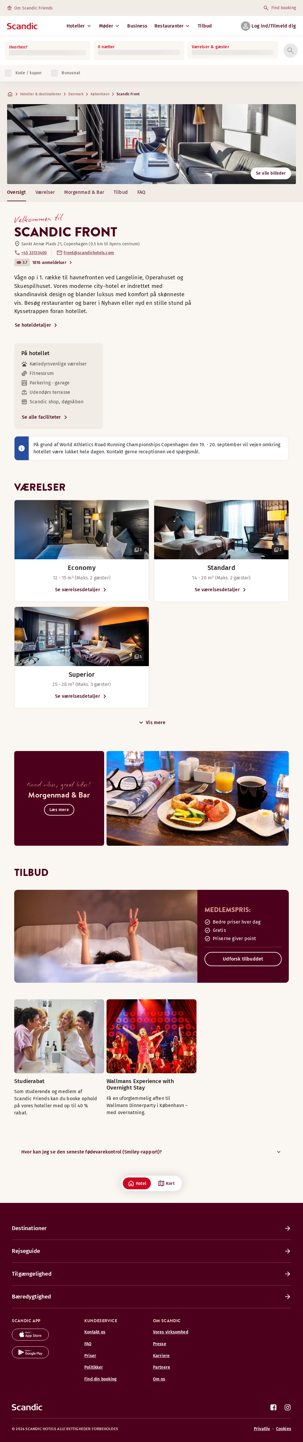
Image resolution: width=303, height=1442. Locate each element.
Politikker (93, 1367)
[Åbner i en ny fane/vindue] (30, 1338)
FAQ (141, 192)
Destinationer (29, 1228)
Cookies (283, 1428)
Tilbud (205, 26)
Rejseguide (26, 1251)
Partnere (161, 1367)
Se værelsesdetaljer (77, 589)
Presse (159, 1343)
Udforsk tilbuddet (243, 959)
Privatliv (262, 1428)
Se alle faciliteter (41, 417)
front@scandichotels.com (89, 252)
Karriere (161, 1355)
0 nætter (106, 46)
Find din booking (100, 1379)
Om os (159, 1379)
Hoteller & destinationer (40, 94)
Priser (90, 1355)
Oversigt (16, 192)
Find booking (283, 7)
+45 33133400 (34, 252)
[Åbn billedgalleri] (81, 529)
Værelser (45, 192)
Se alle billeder (271, 173)
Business (137, 26)
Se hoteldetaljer (33, 325)
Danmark (75, 94)
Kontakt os (94, 1332)
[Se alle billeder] (151, 144)
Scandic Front (128, 94)
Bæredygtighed (31, 1296)
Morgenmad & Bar (84, 192)
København (100, 94)
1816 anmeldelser (49, 262)
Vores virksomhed (170, 1332)
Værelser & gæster (210, 46)
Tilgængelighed (31, 1273)
